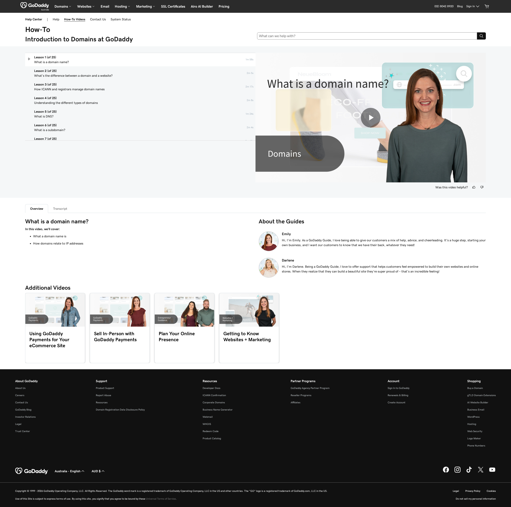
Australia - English (67, 471)
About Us (20, 388)
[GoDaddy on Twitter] (480, 472)
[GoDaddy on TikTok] (469, 472)
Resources (102, 402)
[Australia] (34, 5)
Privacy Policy (472, 491)
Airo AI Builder (202, 6)
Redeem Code (211, 431)
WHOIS (207, 424)
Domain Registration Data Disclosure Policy (120, 409)
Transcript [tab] (60, 208)
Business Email (475, 409)
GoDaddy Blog (23, 409)
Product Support (105, 388)
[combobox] (367, 36)
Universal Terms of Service (161, 498)
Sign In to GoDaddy (398, 388)
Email (105, 6)
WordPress (473, 417)
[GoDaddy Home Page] (31, 471)
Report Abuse (103, 395)
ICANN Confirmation (214, 395)
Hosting (471, 424)
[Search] (481, 36)
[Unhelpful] (482, 187)
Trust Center (22, 431)
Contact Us (98, 19)
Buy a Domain (475, 388)
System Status (121, 19)
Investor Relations (25, 417)
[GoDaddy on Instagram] (457, 472)
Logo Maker (474, 438)
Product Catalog (212, 438)
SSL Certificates (173, 6)
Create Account (396, 402)
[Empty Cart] (487, 6)
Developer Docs (211, 388)
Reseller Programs (301, 395)
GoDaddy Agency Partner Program (310, 388)
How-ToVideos (74, 19)
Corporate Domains (214, 402)
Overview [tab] (36, 208)
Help (56, 19)
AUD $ (96, 471)
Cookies (491, 491)
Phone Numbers (476, 445)
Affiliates (295, 402)
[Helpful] (474, 187)
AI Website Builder (477, 402)
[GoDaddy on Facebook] (446, 472)
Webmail (208, 417)
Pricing (224, 6)
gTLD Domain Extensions (481, 395)
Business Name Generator (218, 409)
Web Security (474, 431)
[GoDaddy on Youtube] (492, 472)
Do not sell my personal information (476, 498)
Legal (18, 424)
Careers (19, 395)
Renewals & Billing (398, 395)
